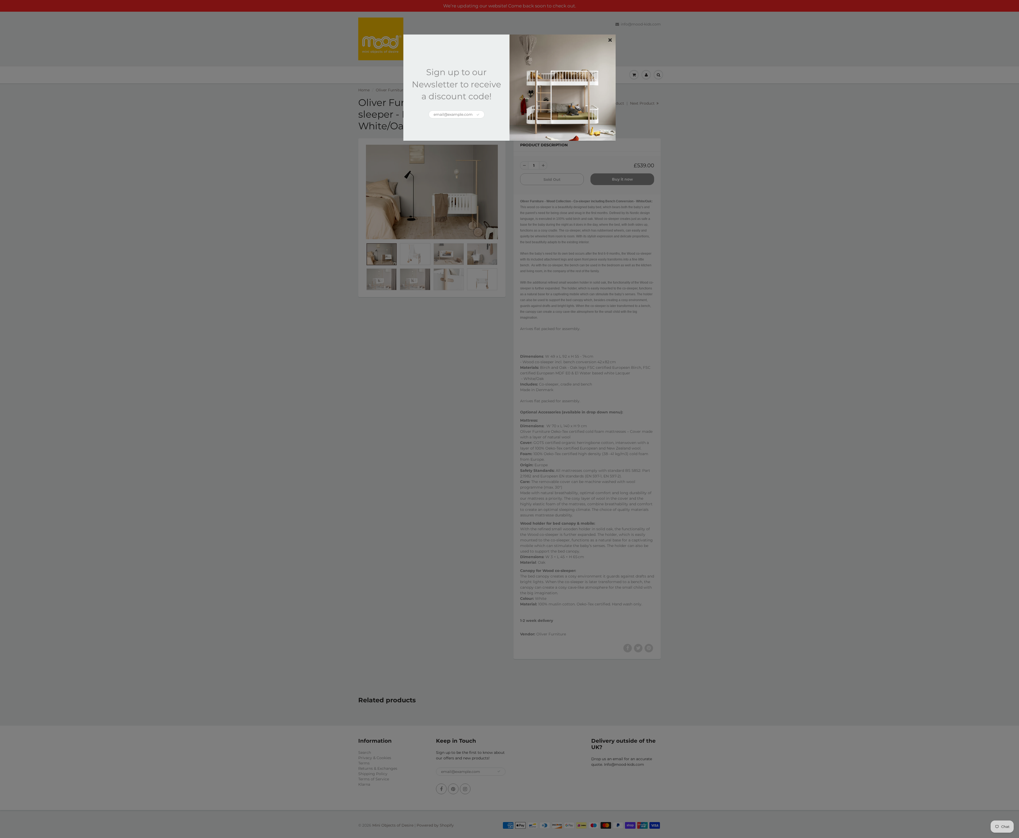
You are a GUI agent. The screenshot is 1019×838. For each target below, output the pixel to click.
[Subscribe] (478, 114)
